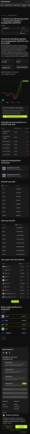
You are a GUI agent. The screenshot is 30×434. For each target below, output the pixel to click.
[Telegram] (9, 353)
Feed (2, 5)
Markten (24, 5)
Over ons (5, 404)
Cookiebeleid (15, 423)
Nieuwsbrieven (8, 5)
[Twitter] (3, 353)
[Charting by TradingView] (3, 100)
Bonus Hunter (17, 5)
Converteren (4, 15)
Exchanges (16, 408)
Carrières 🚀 (5, 406)
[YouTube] (6, 353)
